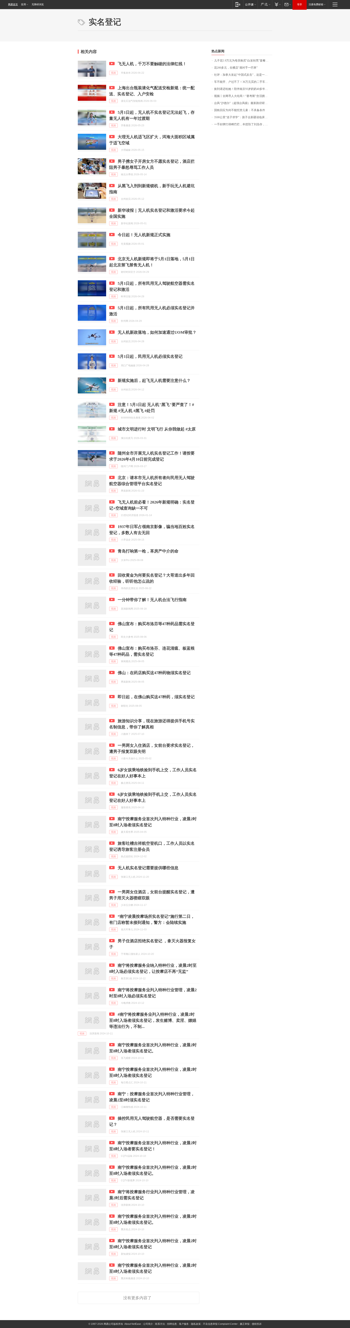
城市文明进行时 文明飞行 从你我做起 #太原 (157, 429)
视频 (113, 72)
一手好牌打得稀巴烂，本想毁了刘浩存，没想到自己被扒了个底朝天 (243, 124)
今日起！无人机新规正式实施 (144, 235)
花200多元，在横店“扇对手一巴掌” (236, 67)
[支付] (277, 4)
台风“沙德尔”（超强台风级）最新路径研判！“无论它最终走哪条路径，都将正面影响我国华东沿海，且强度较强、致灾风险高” (243, 103)
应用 (23, 4)
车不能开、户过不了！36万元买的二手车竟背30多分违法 (243, 81)
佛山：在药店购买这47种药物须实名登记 (154, 672)
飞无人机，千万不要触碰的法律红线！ (152, 64)
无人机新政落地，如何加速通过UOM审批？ (157, 332)
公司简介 (148, 1324)
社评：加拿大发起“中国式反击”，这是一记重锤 (243, 74)
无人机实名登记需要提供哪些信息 (148, 868)
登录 (299, 4)
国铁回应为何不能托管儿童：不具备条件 (239, 110)
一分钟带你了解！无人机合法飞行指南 (152, 599)
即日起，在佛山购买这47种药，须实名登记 (156, 697)
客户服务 (184, 1324)
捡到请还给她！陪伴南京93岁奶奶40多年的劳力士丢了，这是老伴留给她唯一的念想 (243, 88)
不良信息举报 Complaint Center (220, 1324)
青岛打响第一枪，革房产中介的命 (148, 551)
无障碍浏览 (38, 4)
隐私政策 (196, 1324)
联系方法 (160, 1324)
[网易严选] (265, 4)
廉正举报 (245, 1324)
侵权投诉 (256, 1324)
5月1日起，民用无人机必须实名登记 (150, 356)
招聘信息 (172, 1324)
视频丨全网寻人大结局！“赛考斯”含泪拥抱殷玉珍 (243, 96)
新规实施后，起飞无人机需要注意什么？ (154, 380)
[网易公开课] (250, 4)
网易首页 (13, 4)
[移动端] (238, 4)
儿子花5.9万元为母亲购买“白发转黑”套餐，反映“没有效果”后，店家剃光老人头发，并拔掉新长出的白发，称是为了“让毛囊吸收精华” (243, 60)
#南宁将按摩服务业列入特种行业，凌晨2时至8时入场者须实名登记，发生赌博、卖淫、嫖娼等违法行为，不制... (152, 1020)
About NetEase (132, 1324)
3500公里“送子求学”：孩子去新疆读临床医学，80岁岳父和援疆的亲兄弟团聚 (243, 117)
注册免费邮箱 (316, 4)
